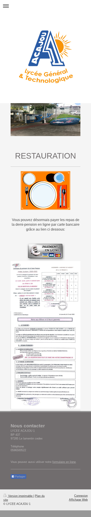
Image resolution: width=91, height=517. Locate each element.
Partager (19, 476)
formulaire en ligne (64, 462)
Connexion (81, 495)
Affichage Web (78, 499)
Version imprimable (20, 496)
